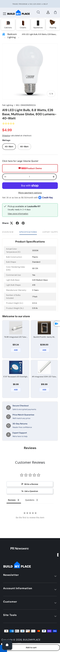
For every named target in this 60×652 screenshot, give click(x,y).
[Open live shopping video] (57, 323)
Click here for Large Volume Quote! (20, 161)
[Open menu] (4, 13)
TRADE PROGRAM (19, 4)
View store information (18, 213)
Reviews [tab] (12, 500)
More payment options (30, 192)
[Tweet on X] (11, 223)
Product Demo (34, 168)
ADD (16, 350)
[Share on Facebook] (17, 223)
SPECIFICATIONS (28, 232)
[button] (55, 12)
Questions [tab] (29, 500)
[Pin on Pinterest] (23, 223)
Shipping (6, 135)
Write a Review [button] (31, 484)
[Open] (7, 645)
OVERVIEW (8, 232)
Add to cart (31, 647)
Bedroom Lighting (12, 36)
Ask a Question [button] (31, 491)
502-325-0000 (35, 4)
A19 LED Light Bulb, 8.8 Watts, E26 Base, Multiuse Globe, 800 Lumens (39, 34)
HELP (45, 4)
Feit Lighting (7, 105)
